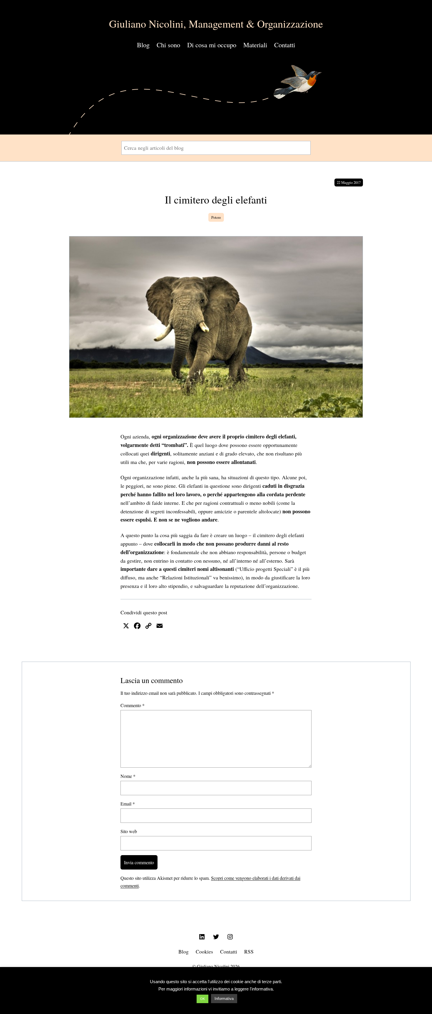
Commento (132, 705)
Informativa (224, 998)
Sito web (128, 831)
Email (127, 804)
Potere (216, 217)
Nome (127, 776)
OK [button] (202, 998)
